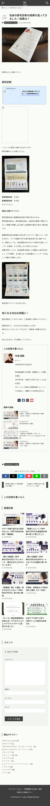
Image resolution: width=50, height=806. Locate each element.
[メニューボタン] (3, 3)
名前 (7, 689)
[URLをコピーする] (44, 476)
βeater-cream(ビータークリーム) (16, 749)
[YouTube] (32, 400)
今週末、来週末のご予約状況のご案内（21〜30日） (31, 444)
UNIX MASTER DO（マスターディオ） (17, 746)
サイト (7, 707)
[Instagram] (27, 400)
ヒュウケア (6, 769)
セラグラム (6, 758)
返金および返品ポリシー (25, 792)
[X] (19, 400)
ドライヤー (6, 761)
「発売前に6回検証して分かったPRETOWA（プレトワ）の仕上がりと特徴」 (32, 435)
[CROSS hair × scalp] (25, 3)
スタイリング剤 (8, 755)
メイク (4, 772)
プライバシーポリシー (15, 789)
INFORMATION (13, 418)
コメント (9, 659)
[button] (5, 476)
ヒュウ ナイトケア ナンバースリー (16, 764)
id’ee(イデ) (6, 743)
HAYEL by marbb (9, 740)
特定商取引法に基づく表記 (33, 789)
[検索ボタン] (47, 3)
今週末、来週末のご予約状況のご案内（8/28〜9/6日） (31, 414)
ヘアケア (5, 766)
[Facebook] (23, 400)
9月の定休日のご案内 (26, 423)
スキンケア (6, 752)
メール (8, 698)
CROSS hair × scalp (11, 23)
